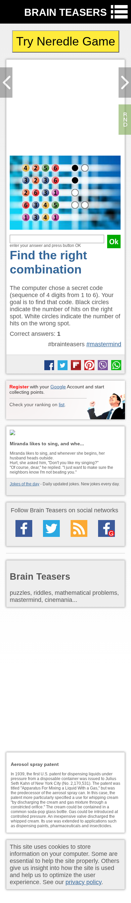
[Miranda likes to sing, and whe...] (65, 433)
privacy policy (83, 882)
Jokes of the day (24, 484)
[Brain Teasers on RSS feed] (79, 528)
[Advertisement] (65, 109)
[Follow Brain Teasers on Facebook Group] (106, 528)
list (61, 404)
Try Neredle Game (65, 41)
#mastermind (103, 344)
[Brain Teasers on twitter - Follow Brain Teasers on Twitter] (51, 528)
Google (58, 386)
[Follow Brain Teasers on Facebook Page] (24, 528)
